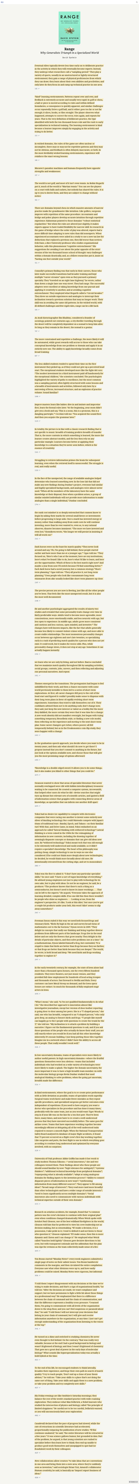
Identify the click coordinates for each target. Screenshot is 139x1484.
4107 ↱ (37, 1453)
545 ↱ (37, 310)
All (2, 2)
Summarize (134, 1482)
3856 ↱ (37, 1275)
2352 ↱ (37, 654)
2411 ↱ (37, 676)
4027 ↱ (37, 1388)
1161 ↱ (37, 452)
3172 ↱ (37, 1204)
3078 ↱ (37, 994)
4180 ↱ (37, 1478)
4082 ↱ (37, 1415)
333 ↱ (37, 136)
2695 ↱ (37, 806)
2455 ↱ (37, 760)
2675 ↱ (37, 775)
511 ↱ (37, 263)
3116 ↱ (37, 1085)
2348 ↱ (37, 601)
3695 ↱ (37, 1251)
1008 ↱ (37, 396)
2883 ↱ (37, 866)
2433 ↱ (37, 735)
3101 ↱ (37, 1047)
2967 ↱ (37, 913)
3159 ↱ (37, 1151)
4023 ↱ (37, 1360)
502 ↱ (37, 200)
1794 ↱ (37, 505)
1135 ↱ (37, 421)
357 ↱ (37, 175)
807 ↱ (37, 356)
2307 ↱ (37, 583)
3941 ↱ (37, 1329)
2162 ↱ (37, 539)
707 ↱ (37, 331)
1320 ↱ (37, 470)
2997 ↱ (37, 960)
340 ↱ (37, 160)
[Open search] (137, 2)
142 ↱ (37, 89)
